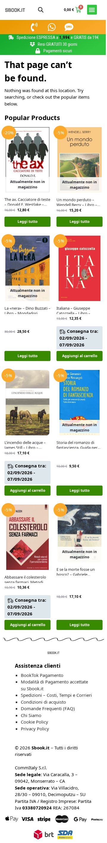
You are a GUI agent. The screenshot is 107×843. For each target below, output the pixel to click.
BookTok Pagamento (42, 675)
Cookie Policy (34, 722)
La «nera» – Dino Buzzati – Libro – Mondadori (27, 311)
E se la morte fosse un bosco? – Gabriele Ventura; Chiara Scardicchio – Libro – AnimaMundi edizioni (75, 572)
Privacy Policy (35, 729)
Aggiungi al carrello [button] (79, 355)
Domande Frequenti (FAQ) (48, 708)
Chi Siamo (31, 715)
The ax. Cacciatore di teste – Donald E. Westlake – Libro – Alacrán (27, 202)
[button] (92, 10)
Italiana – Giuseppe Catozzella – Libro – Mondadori (73, 311)
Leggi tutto (27, 221)
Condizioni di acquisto (43, 702)
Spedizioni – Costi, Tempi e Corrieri (56, 695)
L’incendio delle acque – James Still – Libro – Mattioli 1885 (25, 445)
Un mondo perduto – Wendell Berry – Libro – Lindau (76, 202)
